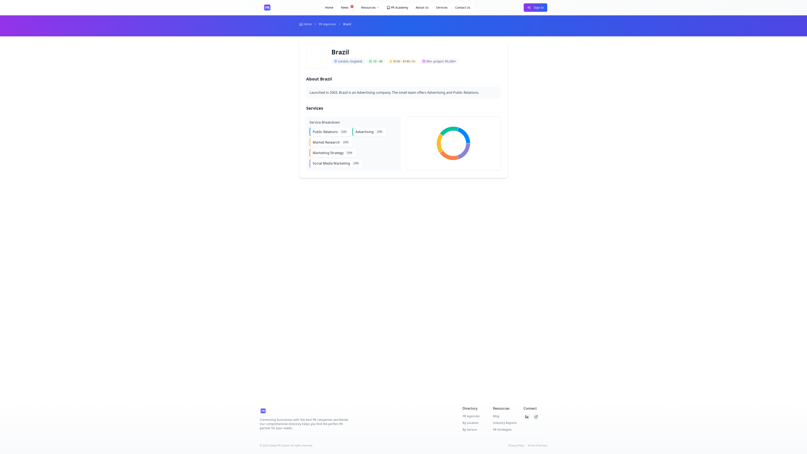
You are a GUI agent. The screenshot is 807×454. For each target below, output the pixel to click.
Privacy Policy (516, 445)
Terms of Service (537, 445)
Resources (368, 7)
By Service (470, 430)
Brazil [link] (347, 24)
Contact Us (462, 7)
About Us (422, 7)
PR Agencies (327, 24)
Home (329, 7)
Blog (496, 416)
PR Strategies (502, 430)
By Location (471, 423)
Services (442, 7)
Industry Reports (505, 423)
